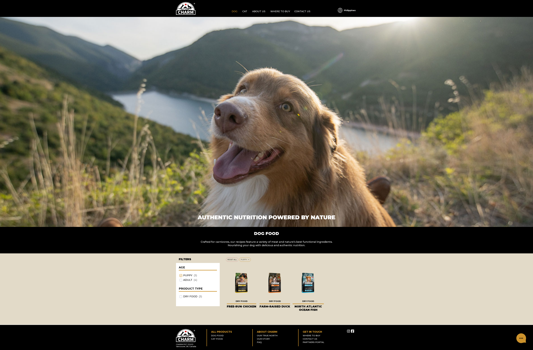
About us (258, 11)
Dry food (190, 296)
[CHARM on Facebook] (352, 331)
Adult (187, 280)
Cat (244, 11)
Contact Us (302, 11)
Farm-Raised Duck (275, 306)
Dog (234, 11)
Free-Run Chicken (241, 306)
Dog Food (217, 335)
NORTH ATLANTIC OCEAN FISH (308, 308)
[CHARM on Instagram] (348, 331)
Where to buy (280, 11)
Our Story (263, 339)
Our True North (267, 335)
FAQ (259, 342)
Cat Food (217, 339)
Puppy (187, 275)
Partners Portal (313, 342)
